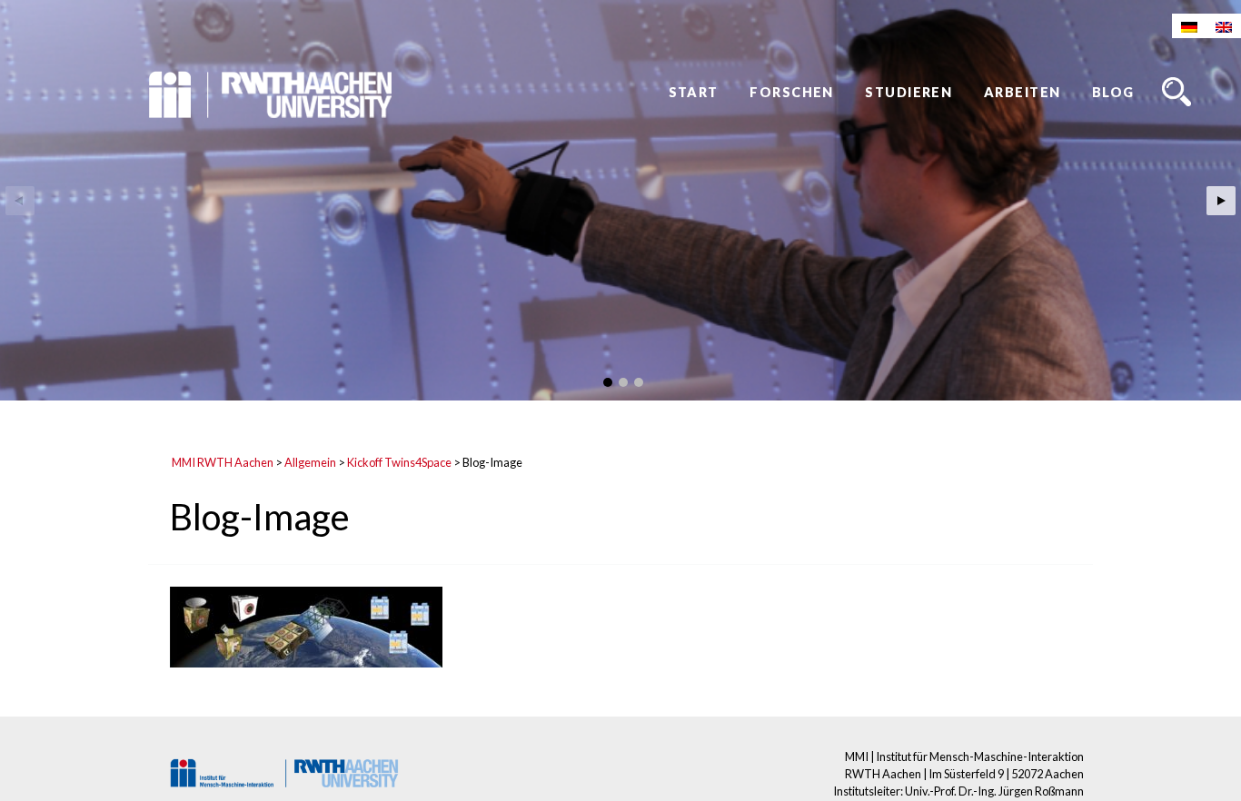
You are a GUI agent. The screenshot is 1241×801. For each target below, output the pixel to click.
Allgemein (310, 462)
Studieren (908, 92)
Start (694, 92)
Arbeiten (1022, 92)
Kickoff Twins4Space (399, 462)
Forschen (792, 92)
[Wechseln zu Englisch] (1223, 26)
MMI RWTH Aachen (222, 462)
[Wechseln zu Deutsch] (1189, 26)
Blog (1113, 92)
